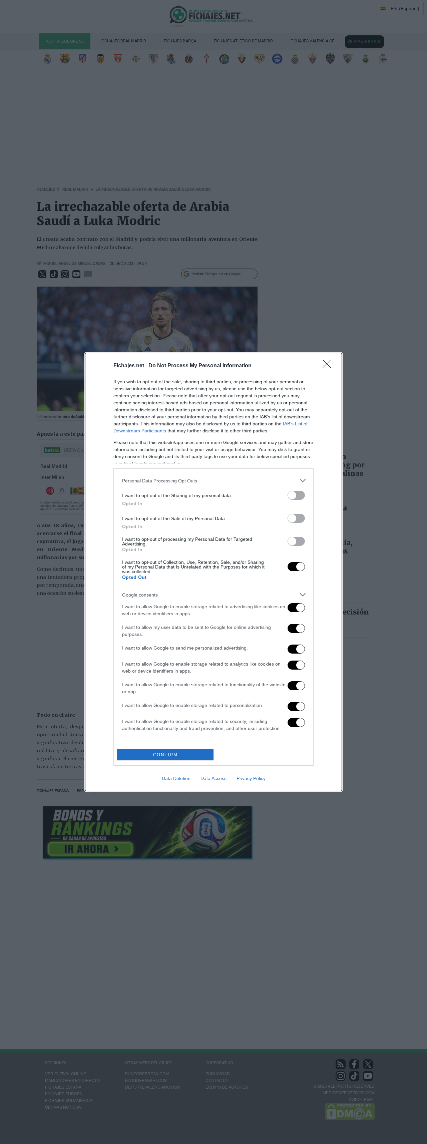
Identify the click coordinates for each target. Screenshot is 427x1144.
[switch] (296, 495)
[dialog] (213, 572)
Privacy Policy (251, 778)
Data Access (213, 778)
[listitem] (213, 480)
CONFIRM (165, 754)
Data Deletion (176, 778)
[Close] (329, 366)
